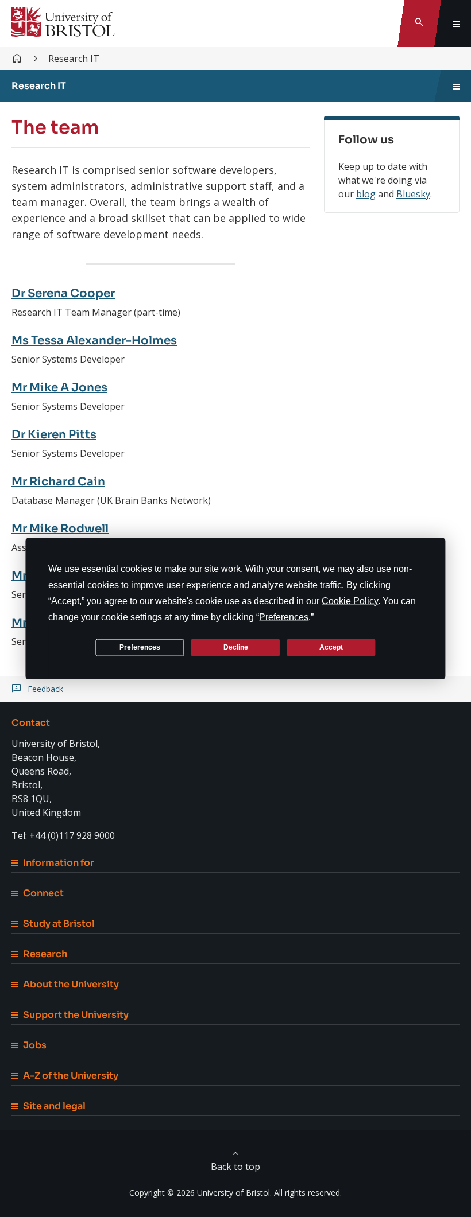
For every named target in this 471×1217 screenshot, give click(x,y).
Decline (235, 647)
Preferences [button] (283, 616)
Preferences (139, 647)
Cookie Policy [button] (350, 600)
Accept (331, 647)
